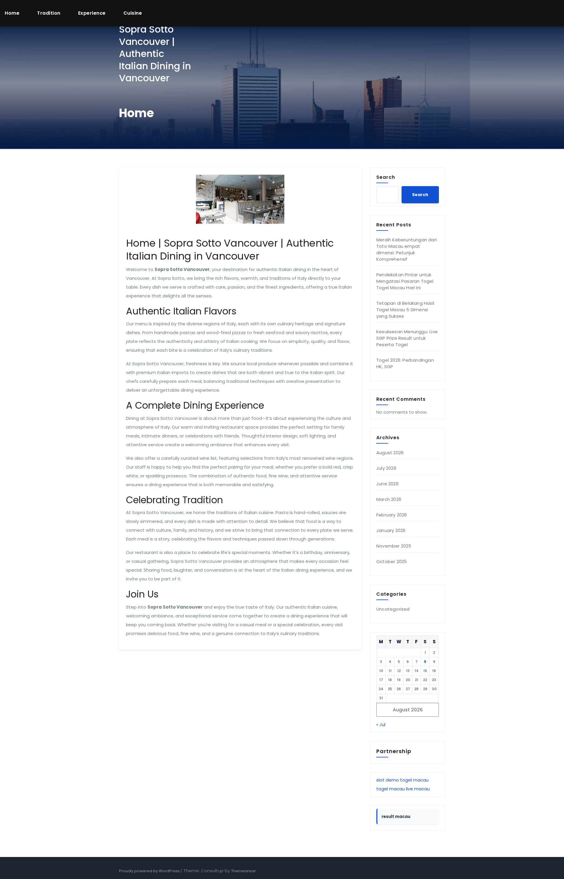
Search (385, 177)
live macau (418, 789)
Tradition (49, 13)
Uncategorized (393, 609)
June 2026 (387, 484)
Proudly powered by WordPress (150, 871)
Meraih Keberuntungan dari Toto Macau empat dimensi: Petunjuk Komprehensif (406, 249)
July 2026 (386, 468)
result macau (396, 816)
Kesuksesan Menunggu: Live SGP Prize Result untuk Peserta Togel (407, 338)
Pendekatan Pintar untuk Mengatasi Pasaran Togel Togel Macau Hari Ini (405, 281)
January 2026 (390, 530)
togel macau (414, 780)
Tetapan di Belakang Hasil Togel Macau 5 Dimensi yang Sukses (405, 309)
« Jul (380, 724)
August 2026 (390, 452)
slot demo (387, 780)
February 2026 (391, 515)
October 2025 (391, 561)
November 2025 (394, 546)
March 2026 (388, 499)
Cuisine (132, 13)
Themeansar (243, 871)
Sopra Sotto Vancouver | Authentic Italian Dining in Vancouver (155, 54)
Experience (92, 13)
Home (12, 13)
